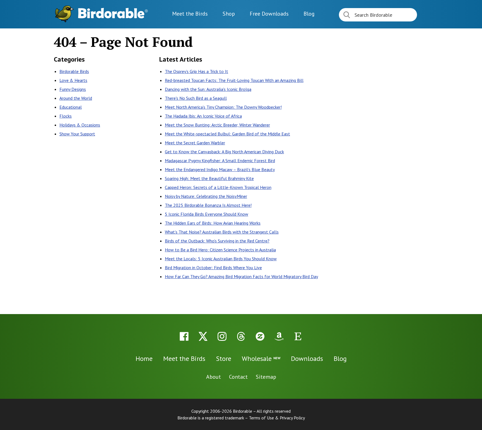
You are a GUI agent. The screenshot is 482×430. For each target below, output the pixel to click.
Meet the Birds (190, 13)
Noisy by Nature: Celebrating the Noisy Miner (206, 196)
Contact (238, 376)
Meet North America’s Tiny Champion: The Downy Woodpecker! (223, 107)
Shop (229, 13)
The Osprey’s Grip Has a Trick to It (196, 71)
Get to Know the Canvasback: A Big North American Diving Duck (224, 151)
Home (144, 358)
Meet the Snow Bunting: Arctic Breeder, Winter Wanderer (217, 125)
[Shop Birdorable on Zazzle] (260, 336)
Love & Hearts (73, 80)
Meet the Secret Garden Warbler (195, 142)
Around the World (75, 98)
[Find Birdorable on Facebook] (184, 336)
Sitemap (266, 376)
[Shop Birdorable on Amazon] (278, 336)
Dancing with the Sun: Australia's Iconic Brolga (208, 89)
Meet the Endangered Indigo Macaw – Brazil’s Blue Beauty (220, 169)
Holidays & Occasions (79, 125)
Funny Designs (72, 89)
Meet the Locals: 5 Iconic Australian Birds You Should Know (221, 258)
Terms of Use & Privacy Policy (277, 418)
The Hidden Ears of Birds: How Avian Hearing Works (213, 223)
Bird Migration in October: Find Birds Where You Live (213, 267)
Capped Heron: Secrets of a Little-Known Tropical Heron (218, 187)
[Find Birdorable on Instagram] (222, 336)
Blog (309, 13)
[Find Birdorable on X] (203, 336)
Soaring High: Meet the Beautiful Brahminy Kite (209, 178)
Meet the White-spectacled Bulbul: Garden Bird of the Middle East (227, 134)
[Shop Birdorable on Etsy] (297, 336)
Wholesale (261, 358)
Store (223, 358)
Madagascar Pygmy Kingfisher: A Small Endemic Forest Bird (220, 160)
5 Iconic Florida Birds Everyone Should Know (206, 214)
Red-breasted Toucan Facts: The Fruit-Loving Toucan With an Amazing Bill (234, 80)
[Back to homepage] (113, 13)
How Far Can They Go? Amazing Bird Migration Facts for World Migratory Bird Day (241, 276)
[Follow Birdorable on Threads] (241, 336)
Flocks (65, 116)
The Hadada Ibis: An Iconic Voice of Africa (203, 116)
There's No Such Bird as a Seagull (196, 98)
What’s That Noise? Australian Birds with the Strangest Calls (222, 232)
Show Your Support (77, 134)
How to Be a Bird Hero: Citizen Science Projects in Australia (220, 249)
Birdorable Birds (74, 71)
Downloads (269, 13)
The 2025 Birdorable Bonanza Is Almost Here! (208, 205)
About (213, 376)
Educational (70, 107)
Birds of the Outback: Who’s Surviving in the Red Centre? (217, 241)
